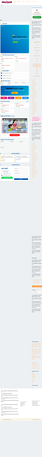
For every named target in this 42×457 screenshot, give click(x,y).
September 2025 (34, 84)
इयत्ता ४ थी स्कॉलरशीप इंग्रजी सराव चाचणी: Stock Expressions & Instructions (36, 32)
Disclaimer (21, 405)
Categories (34, 289)
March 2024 (33, 102)
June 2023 (33, 114)
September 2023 (34, 109)
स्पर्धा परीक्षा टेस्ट (34, 377)
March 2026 (33, 81)
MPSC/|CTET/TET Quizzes (36, 365)
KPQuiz (37, 58)
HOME (33, 382)
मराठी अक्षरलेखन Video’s (37, 281)
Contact (33, 379)
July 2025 (33, 87)
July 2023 (33, 112)
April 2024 (33, 100)
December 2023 (34, 106)
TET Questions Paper (35, 117)
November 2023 (34, 108)
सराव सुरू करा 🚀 (14, 92)
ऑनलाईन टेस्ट (33, 376)
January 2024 (34, 105)
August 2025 (34, 85)
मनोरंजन (37, 73)
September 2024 (34, 96)
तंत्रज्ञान (37, 70)
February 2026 (34, 82)
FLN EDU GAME (36, 50)
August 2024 (34, 97)
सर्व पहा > (27, 101)
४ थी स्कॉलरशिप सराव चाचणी (36, 42)
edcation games (36, 47)
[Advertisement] (14, 11)
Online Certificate (34, 366)
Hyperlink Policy (22, 404)
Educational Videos (35, 363)
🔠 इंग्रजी (25, 97)
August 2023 (34, 111)
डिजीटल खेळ (33, 374)
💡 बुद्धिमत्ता (18, 97)
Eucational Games (34, 362)
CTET (37, 44)
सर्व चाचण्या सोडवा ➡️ (37, 17)
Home (21, 406)
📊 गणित (4, 97)
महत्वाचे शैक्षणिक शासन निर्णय (37, 279)
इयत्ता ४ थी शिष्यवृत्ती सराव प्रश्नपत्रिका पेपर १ (6, 393)
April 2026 (33, 79)
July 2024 (33, 99)
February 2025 (34, 90)
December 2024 (34, 91)
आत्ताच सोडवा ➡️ (15, 42)
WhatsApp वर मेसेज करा (7, 177)
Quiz (37, 61)
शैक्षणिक (33, 373)
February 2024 (34, 103)
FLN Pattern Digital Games (36, 118)
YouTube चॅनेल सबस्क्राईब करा (15, 135)
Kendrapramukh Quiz (36, 55)
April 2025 (33, 88)
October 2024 (34, 94)
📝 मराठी (11, 97)
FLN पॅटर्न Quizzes (36, 282)
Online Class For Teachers (36, 368)
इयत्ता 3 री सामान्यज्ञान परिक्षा (35, 120)
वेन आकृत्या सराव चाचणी (37, 76)
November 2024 (34, 93)
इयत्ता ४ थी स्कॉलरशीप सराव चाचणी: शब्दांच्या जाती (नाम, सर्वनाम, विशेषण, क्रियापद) (36, 37)
